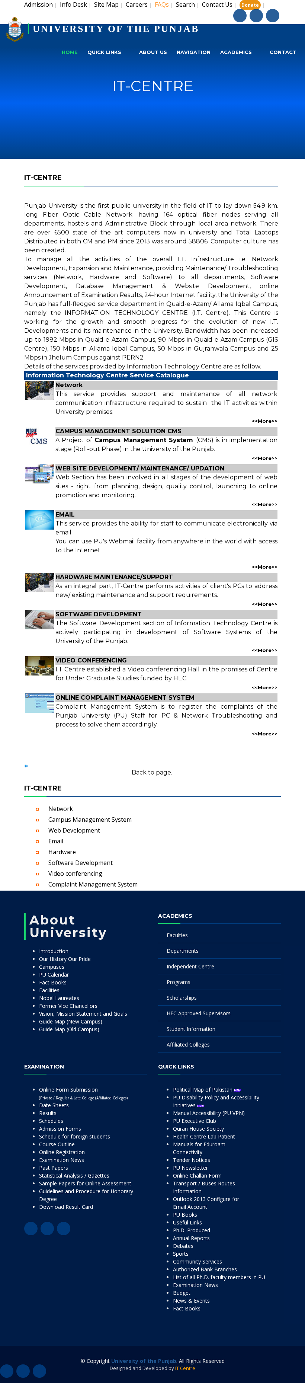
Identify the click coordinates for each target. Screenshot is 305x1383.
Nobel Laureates (59, 998)
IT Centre (185, 1368)
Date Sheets (54, 1105)
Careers (137, 4)
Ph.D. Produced (191, 1230)
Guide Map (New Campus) (70, 1021)
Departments (183, 950)
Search (185, 4)
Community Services (197, 1261)
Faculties (177, 935)
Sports (181, 1253)
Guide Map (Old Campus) (69, 1029)
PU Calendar (54, 974)
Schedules (51, 1120)
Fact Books (53, 982)
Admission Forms (60, 1128)
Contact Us (217, 4)
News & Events (191, 1300)
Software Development (80, 863)
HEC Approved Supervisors (199, 1013)
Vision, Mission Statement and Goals (83, 1013)
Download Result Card (66, 1206)
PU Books (185, 1214)
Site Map (106, 4)
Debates (183, 1245)
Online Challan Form (197, 1175)
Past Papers (53, 1167)
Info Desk (73, 4)
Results (48, 1113)
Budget (181, 1292)
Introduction (53, 951)
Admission (38, 4)
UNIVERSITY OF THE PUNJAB (116, 28)
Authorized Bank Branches (205, 1269)
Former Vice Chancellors (68, 1005)
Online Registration (62, 1152)
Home (70, 52)
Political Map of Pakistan (203, 1089)
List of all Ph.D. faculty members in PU (219, 1277)
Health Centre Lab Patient (204, 1136)
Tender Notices (191, 1159)
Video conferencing (75, 873)
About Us (153, 52)
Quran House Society (198, 1128)
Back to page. (152, 772)
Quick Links (104, 52)
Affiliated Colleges (188, 1044)
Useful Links (187, 1222)
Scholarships (182, 997)
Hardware (62, 852)
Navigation (194, 52)
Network (60, 809)
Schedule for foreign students (74, 1136)
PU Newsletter (190, 1167)
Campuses (51, 966)
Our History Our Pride (65, 958)
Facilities (49, 990)
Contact (283, 52)
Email (55, 841)
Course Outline (57, 1144)
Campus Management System (90, 819)
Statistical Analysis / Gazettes (74, 1175)
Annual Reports (191, 1238)
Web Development (74, 830)
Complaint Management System (93, 884)
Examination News (61, 1159)
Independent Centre (190, 966)
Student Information (191, 1028)
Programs (178, 982)
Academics (236, 52)
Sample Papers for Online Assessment (85, 1183)
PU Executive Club (194, 1120)
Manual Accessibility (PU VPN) (209, 1113)
